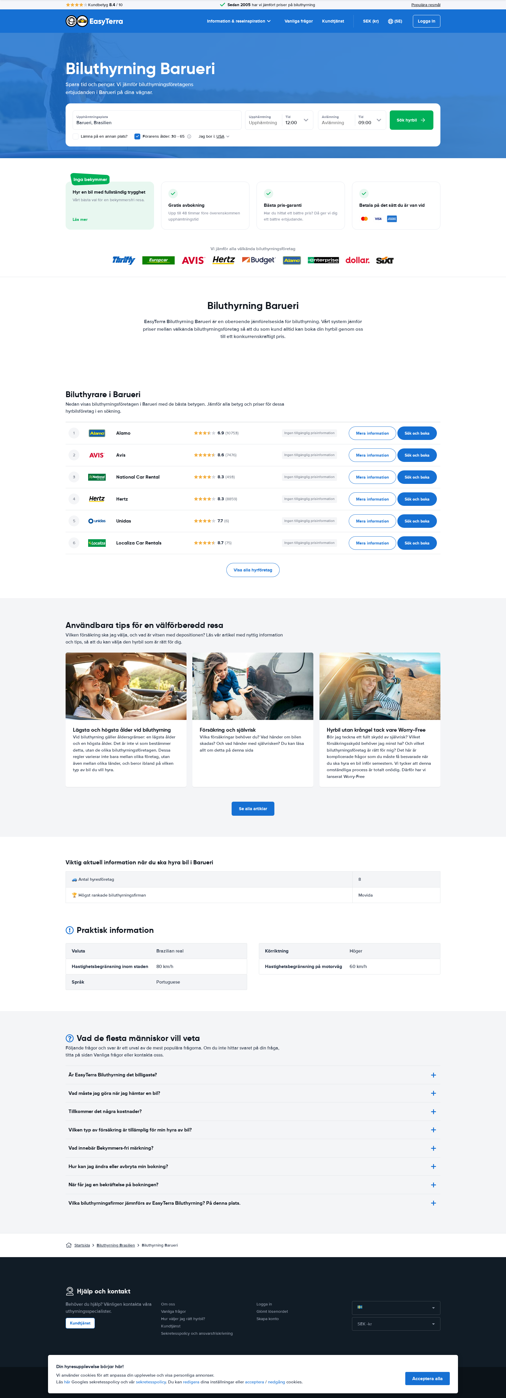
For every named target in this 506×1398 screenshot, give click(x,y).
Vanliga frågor (299, 21)
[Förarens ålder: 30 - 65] (137, 136)
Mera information (372, 433)
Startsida (82, 1245)
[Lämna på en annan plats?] (75, 136)
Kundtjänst (333, 21)
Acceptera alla (427, 1378)
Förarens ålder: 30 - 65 (163, 136)
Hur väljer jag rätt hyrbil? (183, 1318)
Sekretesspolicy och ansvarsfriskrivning (197, 1333)
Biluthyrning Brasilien (116, 1245)
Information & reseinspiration (236, 21)
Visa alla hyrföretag (253, 570)
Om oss (168, 1304)
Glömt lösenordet (272, 1311)
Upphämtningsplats (92, 117)
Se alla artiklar (253, 808)
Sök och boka (417, 433)
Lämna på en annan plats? (103, 136)
